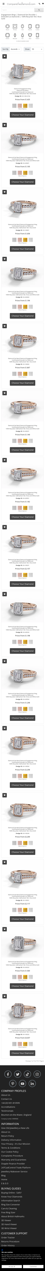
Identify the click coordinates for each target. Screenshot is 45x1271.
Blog (3, 1175)
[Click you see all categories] (3, 3)
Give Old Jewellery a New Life (15, 1128)
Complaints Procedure (12, 1155)
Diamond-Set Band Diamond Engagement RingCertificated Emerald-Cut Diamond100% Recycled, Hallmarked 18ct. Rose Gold (22, 226)
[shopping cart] (43, 4)
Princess (15, 29)
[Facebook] (8, 1074)
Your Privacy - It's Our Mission (15, 1143)
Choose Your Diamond (22, 114)
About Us (5, 1095)
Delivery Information (11, 1139)
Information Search (10, 1200)
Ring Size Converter (10, 1204)
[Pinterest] (13, 1083)
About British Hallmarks (12, 1216)
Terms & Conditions (10, 1147)
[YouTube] (22, 1083)
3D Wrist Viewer (9, 1228)
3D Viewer (6, 1220)
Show (27, 49)
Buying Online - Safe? (11, 1192)
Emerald (30, 29)
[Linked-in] (32, 1083)
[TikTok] (27, 1074)
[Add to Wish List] (4, 56)
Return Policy (7, 1136)
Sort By (5, 49)
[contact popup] (39, 4)
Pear (23, 38)
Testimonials (7, 1110)
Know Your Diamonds (11, 1196)
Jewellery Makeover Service (14, 1171)
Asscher (7, 38)
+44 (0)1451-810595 (10, 1103)
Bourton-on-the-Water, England (16, 1114)
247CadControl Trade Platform (16, 1167)
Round (7, 29)
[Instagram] (37, 1074)
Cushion (37, 29)
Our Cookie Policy (9, 1151)
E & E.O (4, 1183)
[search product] (39, 10)
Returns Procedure (10, 1241)
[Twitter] (17, 1074)
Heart (30, 38)
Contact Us (6, 1099)
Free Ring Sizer (8, 1212)
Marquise (15, 38)
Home (4, 1179)
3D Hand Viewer (9, 1224)
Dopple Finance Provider (13, 1163)
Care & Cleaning (9, 1208)
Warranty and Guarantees (13, 1159)
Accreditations (8, 1106)
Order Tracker (8, 1237)
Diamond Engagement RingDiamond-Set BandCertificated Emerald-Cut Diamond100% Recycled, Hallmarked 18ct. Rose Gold (22, 91)
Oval (23, 29)
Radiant (37, 38)
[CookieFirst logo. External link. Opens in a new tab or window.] (2, 1250)
